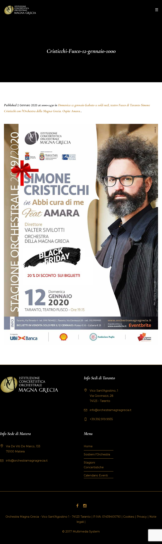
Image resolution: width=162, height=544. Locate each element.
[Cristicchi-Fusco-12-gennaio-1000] (81, 234)
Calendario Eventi (96, 475)
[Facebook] (77, 505)
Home (88, 446)
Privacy (142, 516)
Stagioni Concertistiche (94, 465)
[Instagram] (84, 505)
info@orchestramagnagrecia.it (110, 410)
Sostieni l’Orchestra (97, 454)
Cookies (128, 516)
